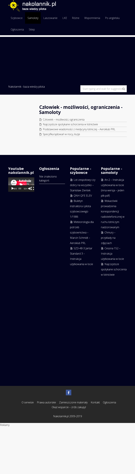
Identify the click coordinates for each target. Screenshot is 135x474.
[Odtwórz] (12, 188)
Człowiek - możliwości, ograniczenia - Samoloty (80, 109)
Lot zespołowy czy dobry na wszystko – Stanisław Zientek (82, 185)
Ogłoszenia (17, 29)
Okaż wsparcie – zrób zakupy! (69, 407)
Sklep (32, 29)
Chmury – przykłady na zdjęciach (108, 238)
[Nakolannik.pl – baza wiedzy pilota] (32, 6)
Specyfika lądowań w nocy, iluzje (61, 134)
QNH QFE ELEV (83, 195)
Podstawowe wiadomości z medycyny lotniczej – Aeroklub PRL (79, 129)
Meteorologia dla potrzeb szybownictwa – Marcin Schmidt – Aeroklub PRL (82, 232)
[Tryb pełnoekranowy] (32, 188)
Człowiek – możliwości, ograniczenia (63, 119)
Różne (75, 18)
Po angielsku (112, 18)
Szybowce (17, 18)
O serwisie (28, 402)
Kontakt (95, 402)
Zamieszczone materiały (73, 402)
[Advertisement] (67, 60)
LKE (64, 18)
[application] (21, 184)
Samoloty (32, 18)
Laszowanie (50, 18)
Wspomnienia (92, 18)
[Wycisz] (29, 188)
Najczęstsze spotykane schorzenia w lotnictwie (70, 124)
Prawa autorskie (46, 402)
